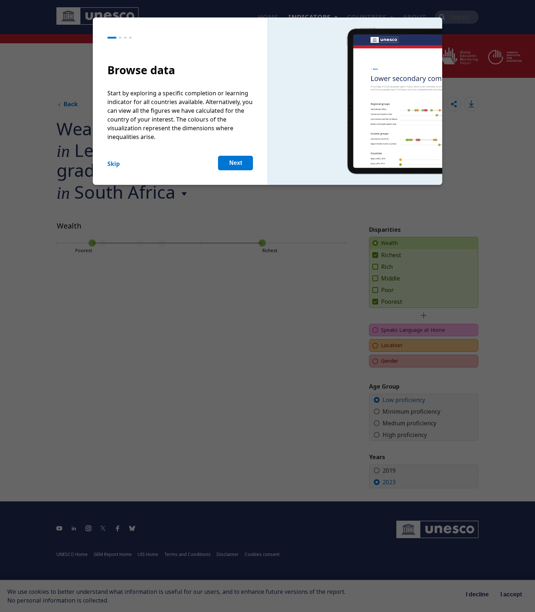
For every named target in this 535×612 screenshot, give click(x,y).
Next (235, 163)
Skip (113, 164)
